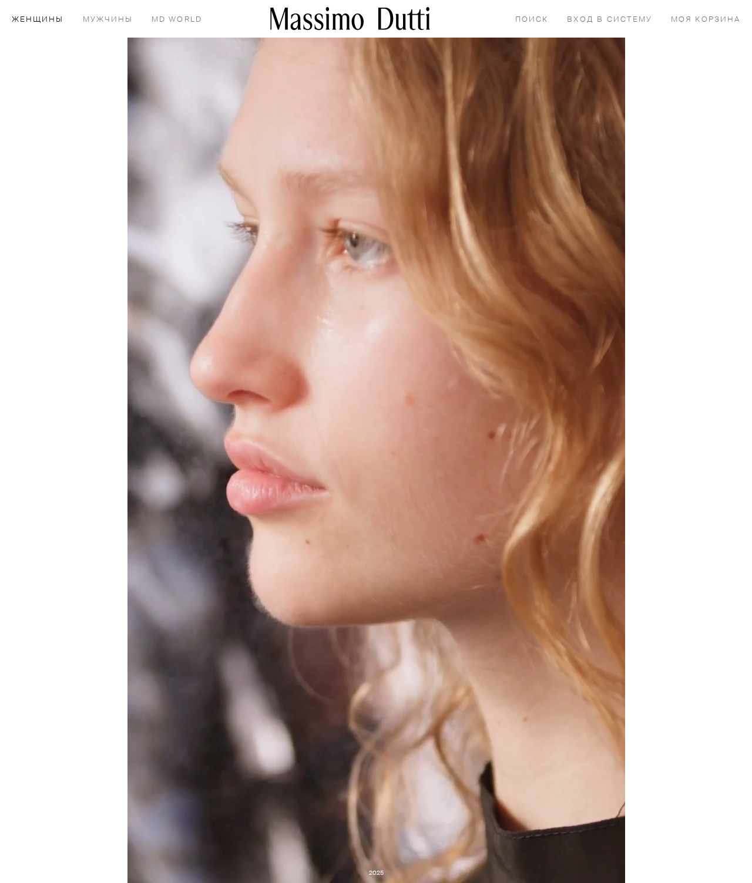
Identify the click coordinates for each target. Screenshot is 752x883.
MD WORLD (177, 19)
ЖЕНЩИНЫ (38, 19)
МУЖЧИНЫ (108, 19)
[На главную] (350, 18)
